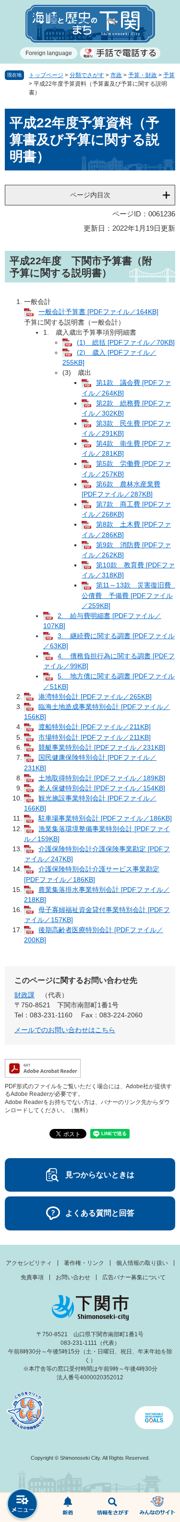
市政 (116, 75)
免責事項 (32, 1277)
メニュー (22, 1505)
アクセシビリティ (29, 1263)
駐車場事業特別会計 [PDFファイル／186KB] (105, 818)
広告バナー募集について (134, 1277)
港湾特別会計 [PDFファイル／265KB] (95, 696)
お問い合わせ (73, 1277)
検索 (112, 1507)
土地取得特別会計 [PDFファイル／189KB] (101, 778)
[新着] (67, 1507)
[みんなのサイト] (157, 1507)
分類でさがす (87, 75)
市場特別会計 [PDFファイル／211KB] (94, 737)
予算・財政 (142, 75)
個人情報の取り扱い (142, 1263)
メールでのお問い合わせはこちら (64, 1030)
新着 (67, 1507)
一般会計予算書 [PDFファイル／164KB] (98, 312)
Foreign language (48, 53)
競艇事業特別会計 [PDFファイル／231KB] (101, 747)
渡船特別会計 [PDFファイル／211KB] (94, 727)
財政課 (24, 995)
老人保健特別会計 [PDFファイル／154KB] (101, 788)
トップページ (46, 75)
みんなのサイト (157, 1507)
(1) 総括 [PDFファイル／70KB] (126, 342)
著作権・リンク (84, 1263)
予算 (169, 75)
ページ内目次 (90, 195)
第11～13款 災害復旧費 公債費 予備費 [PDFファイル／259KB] (130, 595)
